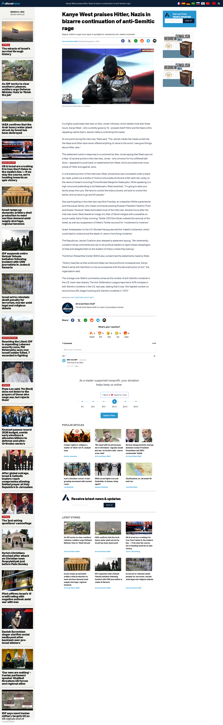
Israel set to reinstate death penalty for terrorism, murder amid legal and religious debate (17, 302)
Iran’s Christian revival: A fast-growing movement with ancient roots (78, 481)
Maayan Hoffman (101, 487)
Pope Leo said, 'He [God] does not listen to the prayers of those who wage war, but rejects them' (17, 394)
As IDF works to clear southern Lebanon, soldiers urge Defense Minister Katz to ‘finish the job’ (16, 89)
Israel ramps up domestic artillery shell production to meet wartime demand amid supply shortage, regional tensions (17, 216)
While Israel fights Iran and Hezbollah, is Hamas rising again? (106, 481)
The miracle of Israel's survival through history (16, 51)
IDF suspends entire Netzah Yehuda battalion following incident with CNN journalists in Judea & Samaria (16, 260)
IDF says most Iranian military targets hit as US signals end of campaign (16, 717)
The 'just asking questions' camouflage (16, 522)
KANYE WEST (89, 297)
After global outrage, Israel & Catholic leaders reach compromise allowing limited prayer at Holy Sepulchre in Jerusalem (17, 480)
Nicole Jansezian (70, 456)
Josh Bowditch (131, 487)
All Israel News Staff (70, 41)
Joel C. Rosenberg (133, 551)
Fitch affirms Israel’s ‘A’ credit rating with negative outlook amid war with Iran (16, 598)
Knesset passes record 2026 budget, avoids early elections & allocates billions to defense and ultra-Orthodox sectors (16, 436)
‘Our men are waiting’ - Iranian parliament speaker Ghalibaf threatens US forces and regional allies (16, 678)
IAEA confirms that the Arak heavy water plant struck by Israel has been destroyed (17, 129)
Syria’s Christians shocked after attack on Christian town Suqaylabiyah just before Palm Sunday (15, 558)
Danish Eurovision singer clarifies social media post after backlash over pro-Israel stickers (16, 637)
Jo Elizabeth (68, 487)
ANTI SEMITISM (77, 297)
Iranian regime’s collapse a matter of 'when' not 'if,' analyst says (77, 448)
